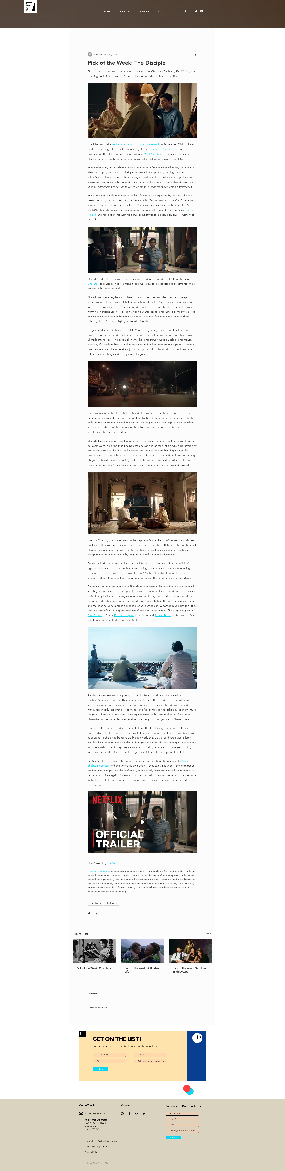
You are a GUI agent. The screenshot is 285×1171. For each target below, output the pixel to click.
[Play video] (142, 822)
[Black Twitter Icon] (143, 1113)
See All (209, 933)
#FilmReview (95, 903)
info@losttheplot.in (95, 1113)
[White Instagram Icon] (184, 11)
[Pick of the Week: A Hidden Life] (142, 951)
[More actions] (195, 54)
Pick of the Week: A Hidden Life (142, 969)
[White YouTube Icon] (201, 11)
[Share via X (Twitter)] (96, 913)
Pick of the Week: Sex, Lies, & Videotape (190, 969)
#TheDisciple (111, 903)
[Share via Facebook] (89, 913)
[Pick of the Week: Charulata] (94, 951)
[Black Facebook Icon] (129, 1113)
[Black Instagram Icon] (122, 1113)
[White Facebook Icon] (190, 11)
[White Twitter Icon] (196, 11)
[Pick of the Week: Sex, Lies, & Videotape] (190, 951)
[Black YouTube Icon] (136, 1113)
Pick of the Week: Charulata (93, 968)
